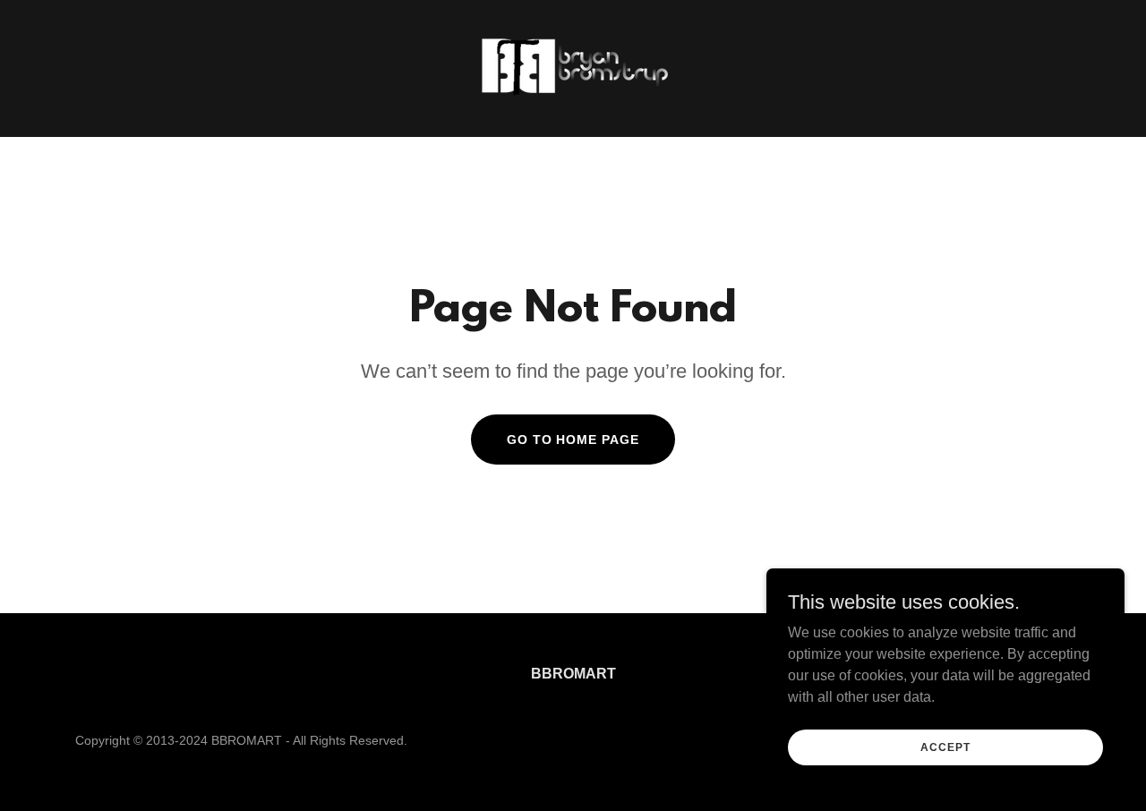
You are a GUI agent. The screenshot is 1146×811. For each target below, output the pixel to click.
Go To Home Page (573, 439)
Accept (945, 746)
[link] (572, 67)
